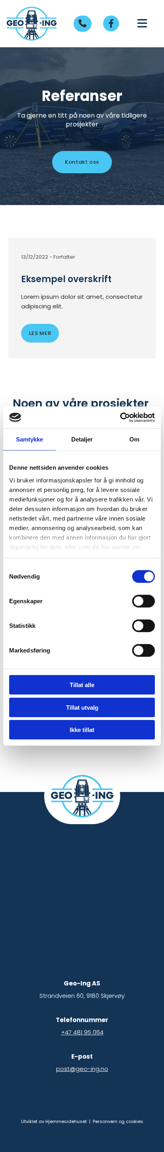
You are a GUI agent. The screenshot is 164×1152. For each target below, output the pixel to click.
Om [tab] (134, 439)
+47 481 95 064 (82, 1032)
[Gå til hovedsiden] (31, 23)
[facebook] (111, 23)
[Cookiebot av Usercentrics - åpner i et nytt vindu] (120, 417)
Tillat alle (82, 685)
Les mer (40, 333)
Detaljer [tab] (82, 439)
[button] (83, 23)
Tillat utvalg (82, 707)
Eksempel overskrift (66, 279)
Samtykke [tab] (29, 439)
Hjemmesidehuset (66, 1121)
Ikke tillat (82, 729)
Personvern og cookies (118, 1121)
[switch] (143, 601)
